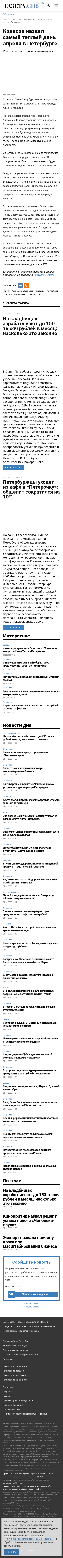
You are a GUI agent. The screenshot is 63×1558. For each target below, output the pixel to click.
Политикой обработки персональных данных (28, 1537)
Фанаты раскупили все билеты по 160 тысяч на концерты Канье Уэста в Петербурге (30, 650)
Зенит (5, 812)
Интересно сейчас (12, 313)
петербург (52, 290)
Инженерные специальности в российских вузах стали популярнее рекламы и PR (30, 1040)
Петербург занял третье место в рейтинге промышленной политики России (27, 1151)
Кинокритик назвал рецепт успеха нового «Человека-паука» (30, 1220)
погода (8, 294)
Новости (7, 797)
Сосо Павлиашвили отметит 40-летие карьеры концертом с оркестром (30, 1024)
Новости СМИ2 (31, 1303)
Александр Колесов (22, 290)
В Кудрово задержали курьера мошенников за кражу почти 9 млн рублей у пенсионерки (29, 1072)
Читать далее (13, 468)
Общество (8, 14)
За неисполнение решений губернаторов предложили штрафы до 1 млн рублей (26, 664)
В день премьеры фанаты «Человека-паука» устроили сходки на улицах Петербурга (28, 785)
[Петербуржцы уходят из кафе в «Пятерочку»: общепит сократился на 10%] (31, 517)
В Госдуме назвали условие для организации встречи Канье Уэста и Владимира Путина (28, 992)
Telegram (39, 274)
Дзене (50, 274)
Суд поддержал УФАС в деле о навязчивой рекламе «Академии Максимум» (27, 1056)
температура (35, 294)
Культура (7, 860)
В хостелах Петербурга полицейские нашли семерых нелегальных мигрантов (27, 1135)
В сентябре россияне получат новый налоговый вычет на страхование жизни (30, 1119)
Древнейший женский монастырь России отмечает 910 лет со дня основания (27, 849)
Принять (11, 1550)
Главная (6, 19)
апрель (40, 290)
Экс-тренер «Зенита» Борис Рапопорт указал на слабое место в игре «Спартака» (30, 817)
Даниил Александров (40, 51)
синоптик (19, 294)
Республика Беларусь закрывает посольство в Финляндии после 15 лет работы (30, 1104)
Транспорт (8, 876)
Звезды (6, 645)
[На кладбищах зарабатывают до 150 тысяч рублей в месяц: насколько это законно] (31, 354)
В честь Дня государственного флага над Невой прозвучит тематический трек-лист (30, 865)
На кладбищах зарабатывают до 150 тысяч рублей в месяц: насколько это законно (30, 326)
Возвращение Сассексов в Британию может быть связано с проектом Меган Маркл (28, 961)
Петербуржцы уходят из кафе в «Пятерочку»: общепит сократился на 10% (31, 489)
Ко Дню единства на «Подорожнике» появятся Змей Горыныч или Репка (30, 881)
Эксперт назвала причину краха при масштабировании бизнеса (23, 770)
